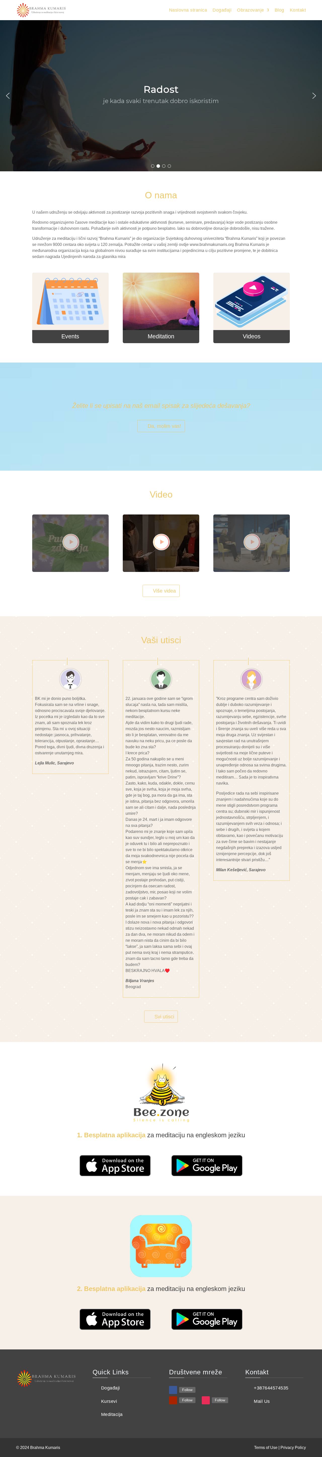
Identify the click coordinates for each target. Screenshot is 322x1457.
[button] (8, 96)
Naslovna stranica (188, 10)
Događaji (222, 10)
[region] (161, 95)
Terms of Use (265, 1447)
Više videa (164, 591)
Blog (279, 10)
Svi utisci (164, 1016)
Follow (187, 1390)
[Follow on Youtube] (173, 1400)
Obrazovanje (250, 10)
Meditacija (112, 1414)
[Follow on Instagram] (206, 1400)
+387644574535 (271, 1387)
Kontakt (298, 10)
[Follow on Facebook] (173, 1390)
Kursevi (109, 1401)
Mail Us (262, 1401)
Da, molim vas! (164, 426)
